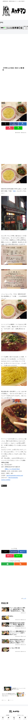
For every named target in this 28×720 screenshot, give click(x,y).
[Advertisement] (14, 50)
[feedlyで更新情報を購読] (7, 563)
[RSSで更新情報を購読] (20, 563)
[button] (25, 392)
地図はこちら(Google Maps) (12, 469)
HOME (7, 715)
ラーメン (4, 485)
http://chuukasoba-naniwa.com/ (14, 475)
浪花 (14, 191)
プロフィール (20, 715)
